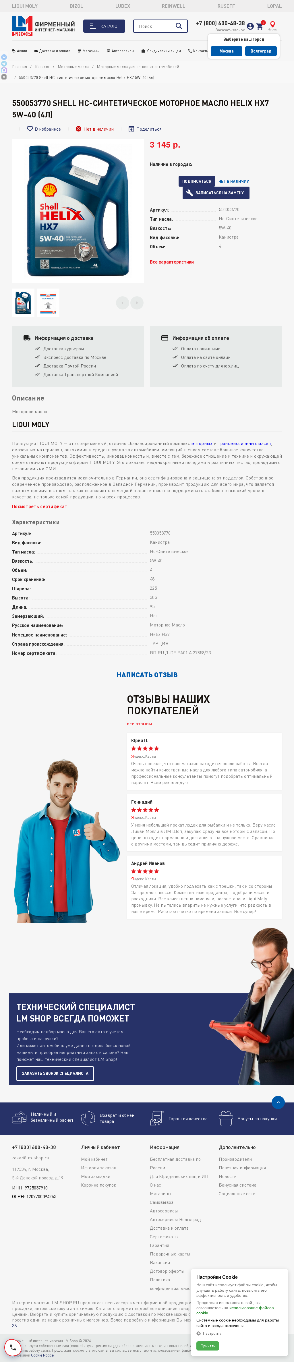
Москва (227, 51)
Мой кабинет (94, 1159)
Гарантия (159, 1245)
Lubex (122, 6)
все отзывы (139, 723)
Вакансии (160, 1262)
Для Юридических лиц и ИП (179, 1176)
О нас (155, 1185)
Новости (228, 1176)
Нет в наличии (233, 181)
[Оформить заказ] (259, 26)
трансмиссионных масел (244, 443)
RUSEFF (226, 6)
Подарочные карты (170, 1254)
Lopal (274, 6)
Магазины (91, 51)
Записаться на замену (220, 192)
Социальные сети (237, 1193)
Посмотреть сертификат (39, 506)
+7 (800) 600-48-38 (220, 23)
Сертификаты (164, 1236)
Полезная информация (242, 1168)
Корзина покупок (98, 1185)
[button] (122, 302)
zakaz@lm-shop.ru (30, 1157)
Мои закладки (95, 1176)
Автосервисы (123, 51)
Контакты (201, 51)
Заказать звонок (230, 29)
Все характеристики (172, 261)
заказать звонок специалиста (55, 1073)
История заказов (98, 1168)
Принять (207, 1345)
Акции (22, 51)
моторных (201, 443)
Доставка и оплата (54, 51)
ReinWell (173, 6)
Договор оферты (167, 1271)
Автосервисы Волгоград (175, 1219)
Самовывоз (161, 1202)
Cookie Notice (42, 1355)
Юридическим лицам (163, 51)
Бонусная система (237, 1185)
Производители (235, 1159)
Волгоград (261, 51)
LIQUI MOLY (25, 6)
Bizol (76, 6)
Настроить (212, 1333)
